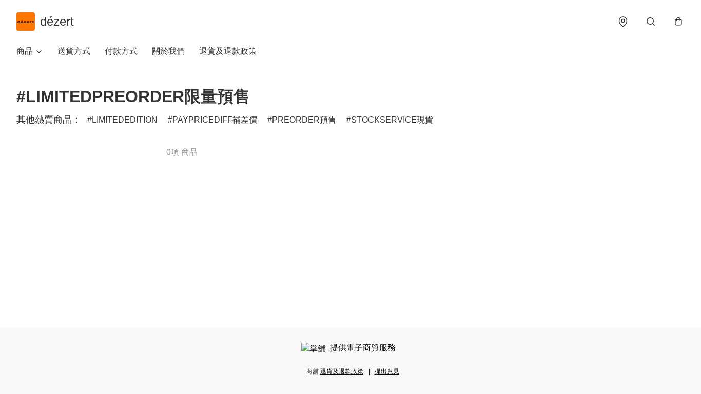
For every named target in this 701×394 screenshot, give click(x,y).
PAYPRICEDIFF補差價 (214, 119)
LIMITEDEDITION (125, 119)
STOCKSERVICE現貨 (392, 119)
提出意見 (387, 371)
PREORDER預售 (304, 119)
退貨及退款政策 (228, 51)
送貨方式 (73, 51)
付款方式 (121, 51)
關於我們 (168, 51)
